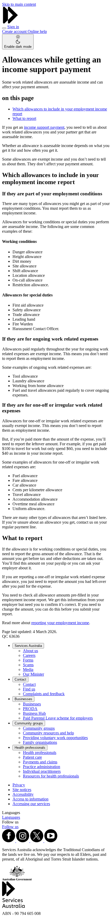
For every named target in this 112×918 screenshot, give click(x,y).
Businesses (23, 699)
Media (28, 669)
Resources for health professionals (51, 776)
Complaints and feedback (44, 694)
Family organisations (40, 742)
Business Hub (34, 713)
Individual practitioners (42, 771)
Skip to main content (19, 4)
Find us (29, 689)
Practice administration (41, 766)
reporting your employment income (60, 623)
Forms (28, 660)
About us (30, 650)
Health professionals (30, 748)
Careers (29, 655)
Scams (28, 665)
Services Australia (28, 646)
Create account (15, 31)
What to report (24, 118)
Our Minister (33, 674)
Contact (20, 679)
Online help (37, 31)
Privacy (19, 785)
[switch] (18, 41)
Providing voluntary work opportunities (55, 737)
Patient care (32, 757)
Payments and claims (40, 762)
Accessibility (23, 794)
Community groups (29, 723)
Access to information (30, 799)
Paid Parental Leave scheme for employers (58, 718)
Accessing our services (31, 804)
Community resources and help (48, 733)
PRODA (30, 708)
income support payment (44, 127)
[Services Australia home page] (10, 22)
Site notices (22, 789)
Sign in (13, 27)
